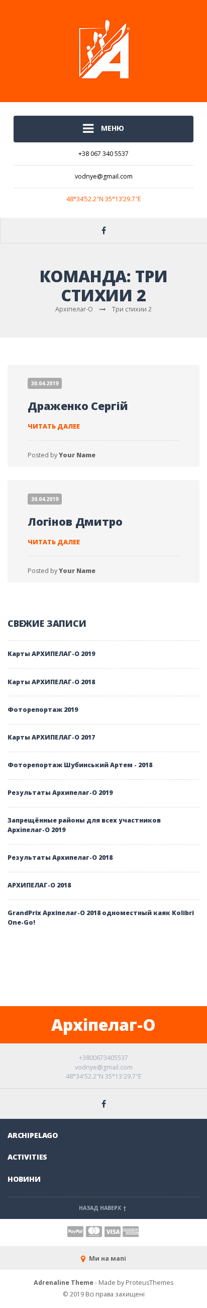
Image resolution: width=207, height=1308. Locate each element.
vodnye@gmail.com (104, 176)
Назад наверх (101, 1207)
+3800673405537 (103, 1057)
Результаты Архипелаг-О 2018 (60, 857)
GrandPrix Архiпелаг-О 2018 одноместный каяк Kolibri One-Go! (101, 918)
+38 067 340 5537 (103, 153)
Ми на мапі (106, 1258)
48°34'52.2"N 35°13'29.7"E (104, 1076)
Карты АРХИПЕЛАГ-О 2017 (51, 737)
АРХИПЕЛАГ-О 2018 (39, 885)
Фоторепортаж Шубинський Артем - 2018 (80, 765)
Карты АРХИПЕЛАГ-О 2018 (51, 682)
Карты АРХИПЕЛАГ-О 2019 (51, 653)
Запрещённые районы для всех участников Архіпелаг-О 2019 (84, 825)
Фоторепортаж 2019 (43, 709)
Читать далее (54, 426)
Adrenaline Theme (63, 1282)
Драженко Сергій (78, 405)
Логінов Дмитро (75, 521)
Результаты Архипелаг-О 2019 (60, 792)
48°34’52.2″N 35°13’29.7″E (103, 199)
